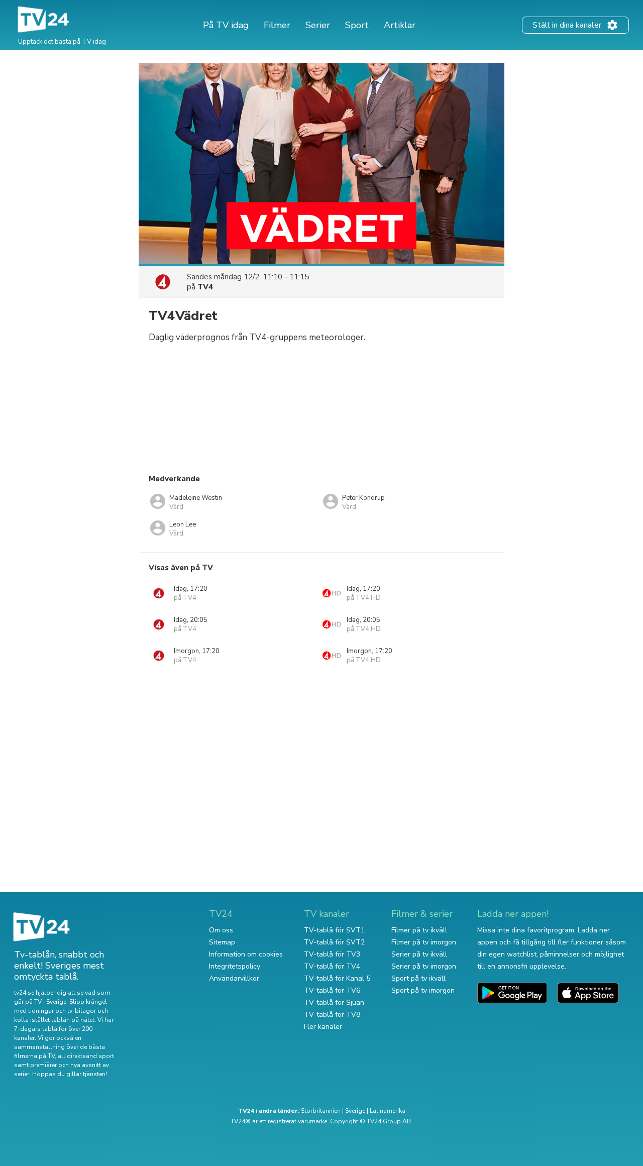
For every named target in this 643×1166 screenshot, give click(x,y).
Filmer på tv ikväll (419, 930)
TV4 (205, 287)
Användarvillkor (234, 978)
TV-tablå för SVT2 (334, 942)
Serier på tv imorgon (423, 966)
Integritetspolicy (234, 966)
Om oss (221, 930)
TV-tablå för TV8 (332, 1014)
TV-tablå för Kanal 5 (337, 978)
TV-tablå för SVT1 (334, 930)
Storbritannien (321, 1111)
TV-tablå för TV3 (332, 954)
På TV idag (226, 25)
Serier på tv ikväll (419, 954)
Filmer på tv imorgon (423, 942)
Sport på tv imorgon (423, 990)
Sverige (355, 1111)
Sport (357, 25)
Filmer (277, 25)
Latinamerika (387, 1111)
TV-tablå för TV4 (332, 966)
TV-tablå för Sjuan (334, 1002)
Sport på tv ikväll (418, 978)
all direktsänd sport (86, 1056)
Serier (317, 25)
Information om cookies (246, 954)
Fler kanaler (323, 1026)
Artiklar (399, 25)
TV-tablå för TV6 (332, 990)
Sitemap (222, 942)
